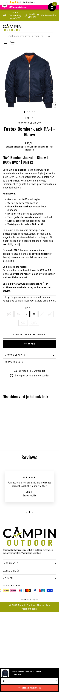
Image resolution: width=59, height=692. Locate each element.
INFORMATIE (10, 563)
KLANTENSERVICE (14, 585)
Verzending (32, 146)
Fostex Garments (29, 123)
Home (28, 118)
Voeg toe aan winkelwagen (29, 688)
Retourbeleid (14, 361)
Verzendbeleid (15, 355)
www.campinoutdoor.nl (29, 283)
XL (49, 313)
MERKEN (8, 578)
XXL (23, 322)
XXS (9, 313)
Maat (29, 308)
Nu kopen (29, 344)
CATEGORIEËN (11, 570)
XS (18, 313)
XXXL (34, 322)
